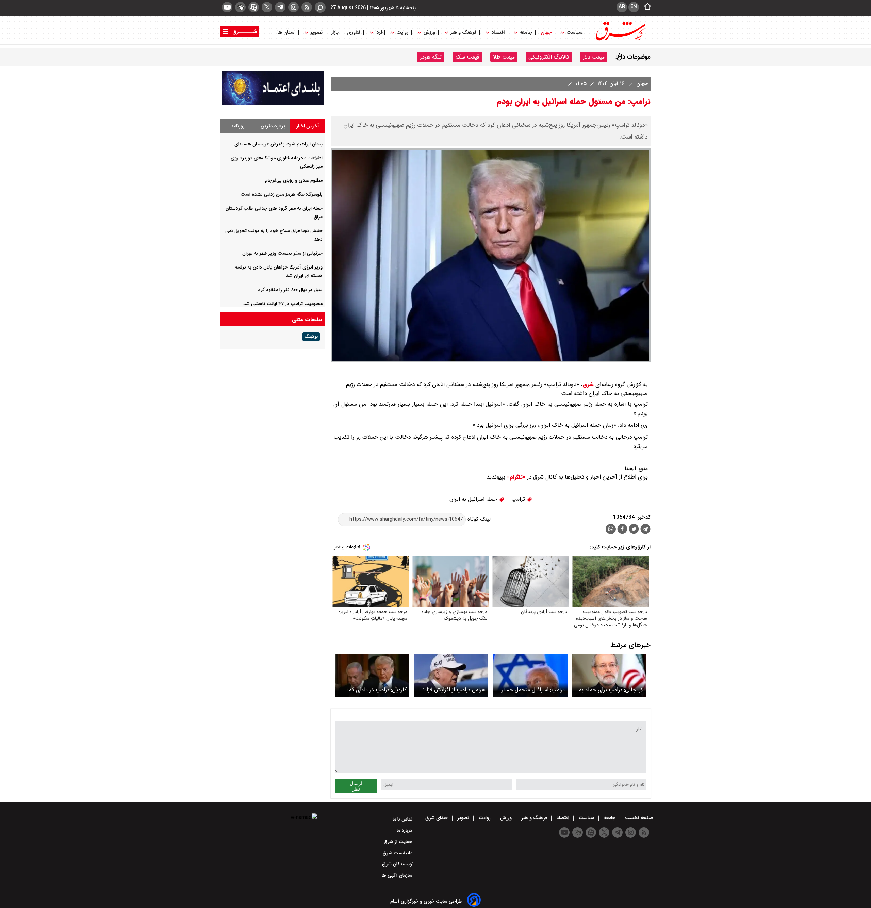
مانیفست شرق (398, 853)
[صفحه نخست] (645, 7)
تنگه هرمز (431, 57)
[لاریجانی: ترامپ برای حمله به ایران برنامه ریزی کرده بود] (609, 675)
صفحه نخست (638, 818)
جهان (546, 32)
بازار (335, 32)
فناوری (354, 32)
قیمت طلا (504, 57)
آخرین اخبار (307, 126)
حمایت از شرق (399, 841)
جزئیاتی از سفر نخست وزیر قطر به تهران (282, 253)
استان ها (287, 32)
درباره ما (405, 830)
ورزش (429, 32)
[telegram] (280, 7)
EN (633, 7)
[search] (320, 7)
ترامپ (519, 499)
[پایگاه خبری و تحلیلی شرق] (620, 40)
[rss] (306, 7)
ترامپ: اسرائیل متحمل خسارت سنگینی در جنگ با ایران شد (531, 689)
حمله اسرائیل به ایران (474, 499)
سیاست (574, 32)
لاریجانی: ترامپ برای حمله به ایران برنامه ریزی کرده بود (611, 689)
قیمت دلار (594, 57)
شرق (588, 384)
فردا (378, 32)
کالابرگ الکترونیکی (548, 57)
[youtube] (227, 7)
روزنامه (238, 126)
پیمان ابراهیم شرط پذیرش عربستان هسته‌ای (278, 144)
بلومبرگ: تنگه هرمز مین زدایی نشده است (282, 194)
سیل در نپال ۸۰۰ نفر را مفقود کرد (290, 289)
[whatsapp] (611, 529)
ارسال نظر (356, 786)
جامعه (525, 32)
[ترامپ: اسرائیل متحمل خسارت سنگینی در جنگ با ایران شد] (530, 675)
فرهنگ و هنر (463, 32)
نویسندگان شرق (398, 864)
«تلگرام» (515, 477)
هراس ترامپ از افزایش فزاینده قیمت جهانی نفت (451, 689)
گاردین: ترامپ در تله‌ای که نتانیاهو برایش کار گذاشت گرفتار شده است (377, 689)
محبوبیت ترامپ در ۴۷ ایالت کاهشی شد (283, 303)
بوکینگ (311, 336)
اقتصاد (498, 32)
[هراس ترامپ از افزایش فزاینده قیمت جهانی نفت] (451, 675)
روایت (402, 32)
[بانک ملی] (273, 103)
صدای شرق (437, 818)
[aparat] (253, 7)
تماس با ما (403, 819)
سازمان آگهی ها (398, 875)
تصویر (316, 32)
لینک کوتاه (478, 519)
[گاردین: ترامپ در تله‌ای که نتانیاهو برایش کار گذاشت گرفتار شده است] (372, 675)
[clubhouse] (240, 7)
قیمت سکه (467, 57)
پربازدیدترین (273, 126)
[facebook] (622, 530)
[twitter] (267, 7)
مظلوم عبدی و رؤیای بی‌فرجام (294, 180)
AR (622, 7)
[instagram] (293, 7)
